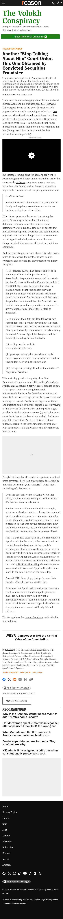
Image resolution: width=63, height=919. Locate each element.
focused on (43, 107)
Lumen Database (34, 617)
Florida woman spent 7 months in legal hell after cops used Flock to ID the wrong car (30, 724)
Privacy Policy (45, 889)
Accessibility (33, 889)
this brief (41, 420)
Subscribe (7, 847)
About (5, 806)
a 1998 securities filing (27, 564)
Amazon (6, 864)
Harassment (25, 672)
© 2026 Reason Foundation (14, 889)
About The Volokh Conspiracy (29, 36)
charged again (20, 119)
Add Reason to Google (17, 687)
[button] (59, 3)
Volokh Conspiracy (12, 48)
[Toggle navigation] (3, 3)
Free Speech (37, 672)
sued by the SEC (17, 122)
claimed (39, 122)
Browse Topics (9, 812)
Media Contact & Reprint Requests (18, 693)
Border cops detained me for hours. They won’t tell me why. (29, 742)
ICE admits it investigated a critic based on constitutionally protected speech (30, 751)
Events (5, 818)
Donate (6, 835)
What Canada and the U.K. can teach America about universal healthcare (26, 733)
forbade (20, 182)
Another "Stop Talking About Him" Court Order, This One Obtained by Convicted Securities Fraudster (27, 63)
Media (5, 859)
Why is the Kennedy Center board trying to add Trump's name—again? (29, 715)
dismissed (39, 389)
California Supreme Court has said (25, 231)
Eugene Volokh (8, 94)
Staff (4, 823)
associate (40, 103)
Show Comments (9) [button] (18, 700)
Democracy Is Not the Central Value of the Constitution (31, 637)
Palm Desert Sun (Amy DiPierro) (24, 484)
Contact (6, 853)
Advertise (7, 841)
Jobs (4, 829)
